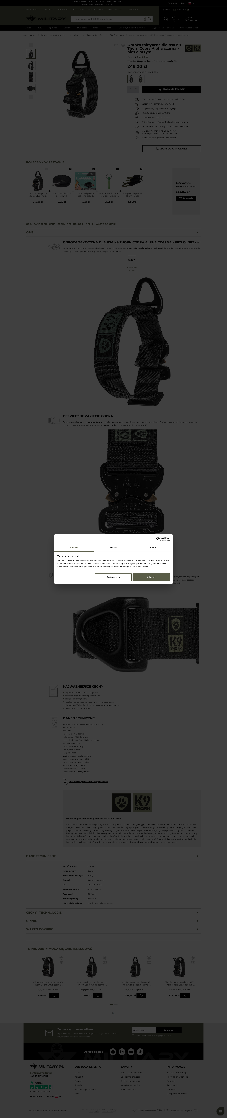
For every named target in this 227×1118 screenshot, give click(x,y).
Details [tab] (113, 547)
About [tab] (153, 547)
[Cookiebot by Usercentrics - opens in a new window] (158, 539)
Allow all (151, 577)
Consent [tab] (74, 547)
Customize (112, 577)
